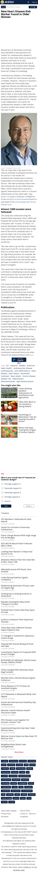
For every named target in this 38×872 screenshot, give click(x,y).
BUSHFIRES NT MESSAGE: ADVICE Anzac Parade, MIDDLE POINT (18, 661)
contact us (27, 867)
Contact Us (24, 814)
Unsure (7, 501)
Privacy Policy (6, 814)
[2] (14, 852)
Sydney (24, 794)
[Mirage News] (7, 2)
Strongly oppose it (12, 497)
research (14, 365)
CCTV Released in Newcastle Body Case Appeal (18, 695)
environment (21, 768)
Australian (11, 765)
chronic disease (28, 376)
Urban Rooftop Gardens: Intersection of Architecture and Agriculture (26, 393)
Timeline (5, 513)
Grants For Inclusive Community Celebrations (15, 528)
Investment (16, 779)
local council (13, 776)
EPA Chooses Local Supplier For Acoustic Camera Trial (15, 721)
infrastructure (6, 779)
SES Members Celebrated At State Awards (16, 520)
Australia (5, 761)
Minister (29, 768)
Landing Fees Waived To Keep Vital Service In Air (16, 552)
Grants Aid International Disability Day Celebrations (18, 703)
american (31, 365)
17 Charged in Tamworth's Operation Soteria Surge (17, 637)
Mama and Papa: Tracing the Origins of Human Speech (27, 429)
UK (28, 772)
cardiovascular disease (22, 368)
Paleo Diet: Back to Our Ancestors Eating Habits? (27, 404)
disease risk (6, 379)
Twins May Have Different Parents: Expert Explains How (16, 628)
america (16, 798)
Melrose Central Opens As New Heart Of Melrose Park (19, 737)
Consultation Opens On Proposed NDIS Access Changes (18, 653)
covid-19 (4, 776)
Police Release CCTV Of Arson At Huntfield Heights (15, 687)
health (13, 768)
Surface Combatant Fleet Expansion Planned (17, 620)
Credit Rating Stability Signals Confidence (14, 578)
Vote (6, 506)
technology (5, 783)
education (25, 779)
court (29, 798)
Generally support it (13, 488)
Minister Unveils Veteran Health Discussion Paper (15, 711)
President (32, 794)
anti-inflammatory (22, 371)
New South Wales (24, 776)
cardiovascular (7, 371)
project (15, 787)
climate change (6, 798)
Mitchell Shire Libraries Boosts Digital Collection (18, 679)
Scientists (10, 794)
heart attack (16, 376)
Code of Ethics (25, 811)
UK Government (27, 791)
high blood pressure (25, 381)
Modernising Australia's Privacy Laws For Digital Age (17, 586)
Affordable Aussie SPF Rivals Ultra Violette (16, 570)
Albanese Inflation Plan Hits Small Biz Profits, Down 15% (18, 560)
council (22, 772)
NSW (26, 765)
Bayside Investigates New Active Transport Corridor (15, 603)
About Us (32, 814)
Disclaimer (5, 816)
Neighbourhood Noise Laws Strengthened (13, 745)
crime (21, 787)
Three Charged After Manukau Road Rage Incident (17, 671)
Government (14, 761)
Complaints (24, 816)
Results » (29, 506)
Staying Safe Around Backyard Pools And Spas (17, 645)
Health (3, 7)
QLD (3, 794)
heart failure (14, 373)
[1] (12, 852)
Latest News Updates (9, 811)
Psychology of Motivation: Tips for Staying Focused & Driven (27, 418)
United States (6, 787)
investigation (23, 783)
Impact (23, 798)
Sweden (22, 365)
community (32, 761)
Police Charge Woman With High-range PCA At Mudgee (18, 536)
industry (13, 783)
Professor (5, 768)
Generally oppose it (12, 492)
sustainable (5, 791)
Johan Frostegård (8, 196)
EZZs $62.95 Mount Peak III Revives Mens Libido (16, 544)
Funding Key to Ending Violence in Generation (16, 595)
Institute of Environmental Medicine (21, 199)
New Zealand (16, 791)
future (17, 794)
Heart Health (6, 368)
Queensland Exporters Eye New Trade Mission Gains (18, 729)
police (4, 765)
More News (19, 752)
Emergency (28, 787)
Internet (4, 802)
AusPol (31, 783)
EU (7, 365)
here (31, 355)
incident (12, 802)
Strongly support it (12, 484)
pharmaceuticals (8, 381)
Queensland (6, 772)
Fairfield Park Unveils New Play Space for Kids (18, 611)
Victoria (32, 765)
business (15, 772)
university (23, 761)
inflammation (18, 379)
